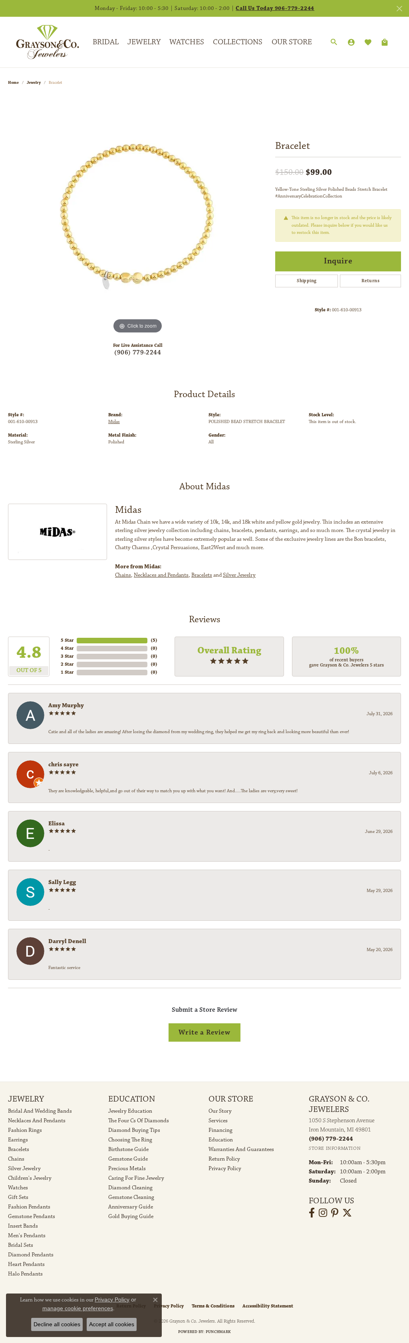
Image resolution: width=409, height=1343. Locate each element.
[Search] (334, 42)
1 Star (67, 672)
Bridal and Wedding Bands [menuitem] (40, 1111)
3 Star (67, 656)
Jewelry (144, 42)
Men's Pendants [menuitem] (27, 1235)
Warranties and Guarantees (241, 1149)
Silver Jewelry (239, 575)
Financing (220, 1130)
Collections (237, 42)
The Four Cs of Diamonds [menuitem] (138, 1120)
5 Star (67, 640)
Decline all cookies (57, 1324)
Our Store (292, 42)
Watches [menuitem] (18, 1187)
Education (220, 1139)
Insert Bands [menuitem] (23, 1226)
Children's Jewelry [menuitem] (30, 1178)
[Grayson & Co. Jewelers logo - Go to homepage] (41, 42)
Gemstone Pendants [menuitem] (31, 1216)
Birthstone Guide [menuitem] (128, 1149)
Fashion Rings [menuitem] (25, 1130)
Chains (123, 575)
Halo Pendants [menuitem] (25, 1274)
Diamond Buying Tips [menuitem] (134, 1130)
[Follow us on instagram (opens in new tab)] (323, 1213)
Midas (114, 422)
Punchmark (218, 1331)
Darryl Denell (67, 941)
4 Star (67, 648)
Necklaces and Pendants (161, 575)
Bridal (106, 42)
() (154, 640)
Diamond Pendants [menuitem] (31, 1254)
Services (218, 1120)
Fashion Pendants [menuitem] (29, 1206)
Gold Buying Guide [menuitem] (130, 1216)
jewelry (34, 82)
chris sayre (63, 764)
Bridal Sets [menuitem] (20, 1245)
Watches (186, 42)
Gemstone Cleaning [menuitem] (131, 1197)
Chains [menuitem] (16, 1159)
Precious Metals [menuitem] (127, 1168)
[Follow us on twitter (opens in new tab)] (347, 1213)
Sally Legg (62, 882)
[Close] (399, 9)
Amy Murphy (66, 705)
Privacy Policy (224, 1168)
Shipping (306, 281)
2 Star (67, 664)
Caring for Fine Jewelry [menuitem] (136, 1178)
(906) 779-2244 (137, 352)
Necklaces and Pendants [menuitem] (37, 1120)
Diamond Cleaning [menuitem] (130, 1187)
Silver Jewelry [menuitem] (24, 1168)
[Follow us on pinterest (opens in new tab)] (334, 1213)
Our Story (220, 1111)
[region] (138, 216)
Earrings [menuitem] (18, 1139)
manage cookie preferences (77, 1308)
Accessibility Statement (267, 1306)
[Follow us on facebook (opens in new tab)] (312, 1213)
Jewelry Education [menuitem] (130, 1111)
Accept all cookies (111, 1324)
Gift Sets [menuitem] (18, 1197)
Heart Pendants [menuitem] (26, 1264)
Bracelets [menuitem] (18, 1149)
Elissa (56, 823)
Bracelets (201, 575)
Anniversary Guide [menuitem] (130, 1206)
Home (13, 82)
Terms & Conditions (213, 1306)
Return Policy (224, 1159)
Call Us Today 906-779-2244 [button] (275, 8)
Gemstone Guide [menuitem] (128, 1159)
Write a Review (204, 1032)
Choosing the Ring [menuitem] (130, 1139)
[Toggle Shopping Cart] (385, 42)
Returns (370, 281)
